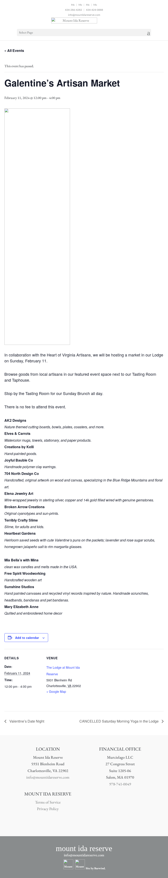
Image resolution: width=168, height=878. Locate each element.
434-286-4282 (73, 9)
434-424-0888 (94, 9)
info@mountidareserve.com (84, 14)
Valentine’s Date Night (26, 721)
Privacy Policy (48, 808)
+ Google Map (56, 691)
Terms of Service (48, 802)
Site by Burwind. (95, 868)
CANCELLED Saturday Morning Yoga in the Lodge (119, 721)
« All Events (14, 50)
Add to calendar (27, 637)
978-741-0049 (120, 783)
